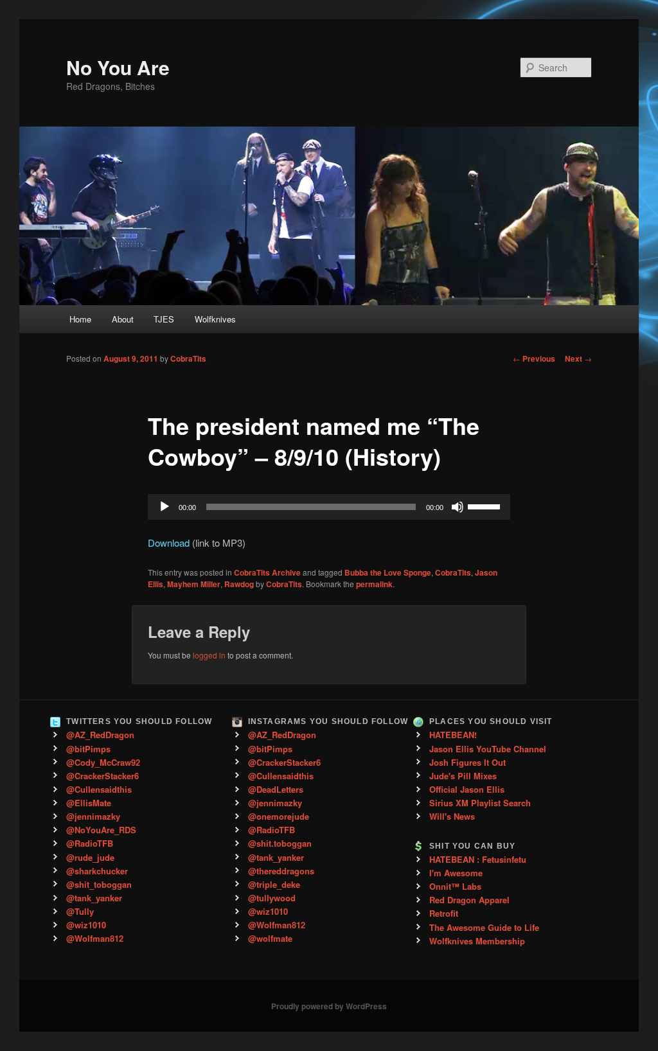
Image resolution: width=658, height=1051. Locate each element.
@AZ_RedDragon (100, 735)
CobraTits (188, 358)
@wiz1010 (86, 925)
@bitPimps (88, 749)
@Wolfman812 (94, 938)
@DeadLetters (275, 789)
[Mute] (457, 506)
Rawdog (239, 584)
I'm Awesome (456, 873)
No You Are (118, 67)
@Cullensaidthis (99, 789)
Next (578, 358)
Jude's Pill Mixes (463, 776)
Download (169, 542)
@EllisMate (88, 803)
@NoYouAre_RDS (101, 830)
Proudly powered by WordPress (329, 1006)
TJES (164, 319)
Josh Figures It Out (467, 762)
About (123, 319)
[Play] (164, 506)
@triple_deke (274, 884)
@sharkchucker (97, 871)
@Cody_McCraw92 (103, 762)
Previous (534, 358)
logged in (209, 654)
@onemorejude (278, 816)
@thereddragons (281, 871)
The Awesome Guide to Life (484, 927)
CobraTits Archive (267, 572)
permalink (374, 584)
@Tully (80, 911)
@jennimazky (93, 816)
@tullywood (272, 898)
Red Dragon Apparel (469, 900)
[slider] (486, 505)
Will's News (452, 816)
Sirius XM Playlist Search (480, 803)
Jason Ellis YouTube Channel (487, 749)
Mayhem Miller (193, 584)
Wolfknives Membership (477, 941)
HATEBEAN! (453, 735)
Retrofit (443, 913)
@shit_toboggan (99, 884)
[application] (329, 507)
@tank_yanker (94, 898)
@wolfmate (270, 938)
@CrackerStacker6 (102, 776)
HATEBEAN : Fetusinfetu (477, 859)
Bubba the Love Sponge (387, 572)
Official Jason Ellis (466, 789)
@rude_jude (90, 857)
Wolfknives (215, 319)
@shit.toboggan (280, 843)
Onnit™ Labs (455, 886)
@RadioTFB (89, 843)
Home (80, 319)
